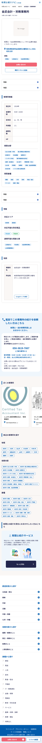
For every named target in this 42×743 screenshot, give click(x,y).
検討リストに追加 (21, 70)
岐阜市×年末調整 (7, 470)
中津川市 (33, 448)
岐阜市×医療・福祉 (8, 516)
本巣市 (11, 455)
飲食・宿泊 (9, 679)
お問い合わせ (21, 64)
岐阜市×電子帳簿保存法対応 (26, 473)
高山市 (18, 448)
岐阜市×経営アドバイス (31, 484)
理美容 (7, 698)
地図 (5, 87)
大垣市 (11, 448)
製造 (6, 665)
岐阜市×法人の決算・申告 (10, 466)
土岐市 (20, 452)
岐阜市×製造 (16, 498)
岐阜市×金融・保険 (23, 505)
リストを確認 (33, 739)
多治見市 (25, 448)
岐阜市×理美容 (7, 509)
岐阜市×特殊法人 (21, 516)
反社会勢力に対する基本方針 (16, 735)
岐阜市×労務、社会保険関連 (10, 487)
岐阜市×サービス (7, 512)
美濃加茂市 (13, 452)
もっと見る (20, 564)
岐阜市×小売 (27, 498)
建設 (6, 661)
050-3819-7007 (21, 349)
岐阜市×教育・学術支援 (20, 509)
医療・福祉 (9, 717)
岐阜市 (20, 6)
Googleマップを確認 (21, 296)
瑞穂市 (4, 455)
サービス (8, 707)
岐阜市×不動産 (31, 502)
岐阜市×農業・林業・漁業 (23, 512)
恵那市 (4, 452)
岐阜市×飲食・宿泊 (18, 502)
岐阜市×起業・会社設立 (9, 477)
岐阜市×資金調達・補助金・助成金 (12, 484)
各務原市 (28, 452)
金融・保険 (9, 693)
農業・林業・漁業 (11, 712)
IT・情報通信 (9, 689)
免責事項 (33, 729)
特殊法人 (8, 721)
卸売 (6, 675)
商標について (27, 732)
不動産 (7, 684)
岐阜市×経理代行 (20, 470)
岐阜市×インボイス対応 (9, 473)
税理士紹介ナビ (6, 6)
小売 (6, 670)
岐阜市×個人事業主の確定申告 (28, 466)
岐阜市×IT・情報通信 (9, 505)
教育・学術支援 (10, 703)
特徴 (5, 82)
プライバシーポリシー (22, 729)
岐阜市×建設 (6, 498)
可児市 (35, 452)
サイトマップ (10, 729)
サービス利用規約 (16, 732)
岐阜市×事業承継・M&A (25, 477)
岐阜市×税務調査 (18, 480)
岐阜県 (14, 6)
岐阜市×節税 (6, 480)
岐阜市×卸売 (6, 502)
